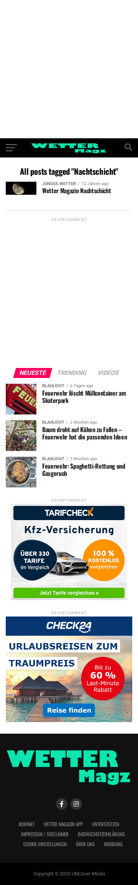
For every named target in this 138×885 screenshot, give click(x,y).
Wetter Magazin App (63, 824)
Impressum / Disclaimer (45, 834)
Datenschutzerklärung (101, 834)
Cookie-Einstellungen (45, 844)
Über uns (85, 844)
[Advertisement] (69, 69)
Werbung (113, 844)
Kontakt (26, 824)
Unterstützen (105, 824)
